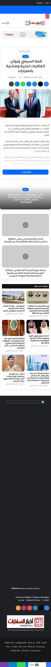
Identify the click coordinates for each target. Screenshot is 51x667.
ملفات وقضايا (9, 642)
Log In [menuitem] (47, 3)
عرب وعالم (31, 642)
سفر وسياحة (40, 646)
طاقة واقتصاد (15, 650)
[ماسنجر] (28, 84)
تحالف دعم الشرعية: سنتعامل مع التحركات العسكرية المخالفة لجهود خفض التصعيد (14, 377)
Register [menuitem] (40, 3)
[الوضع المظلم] (12, 24)
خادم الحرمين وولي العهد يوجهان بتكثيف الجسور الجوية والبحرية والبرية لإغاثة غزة (39, 339)
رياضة (8, 646)
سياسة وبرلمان (35, 650)
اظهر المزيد (26, 172)
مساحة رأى (25, 650)
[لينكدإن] (34, 84)
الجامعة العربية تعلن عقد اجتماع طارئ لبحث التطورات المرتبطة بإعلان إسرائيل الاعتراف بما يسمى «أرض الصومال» (13, 343)
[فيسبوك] (46, 84)
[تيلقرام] (17, 84)
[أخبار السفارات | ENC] (35, 23)
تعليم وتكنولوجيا (21, 642)
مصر (24, 646)
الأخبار (22, 51)
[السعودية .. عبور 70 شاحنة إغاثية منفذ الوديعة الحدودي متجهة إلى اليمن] (13, 297)
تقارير (20, 646)
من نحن (21, 599)
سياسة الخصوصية (33, 599)
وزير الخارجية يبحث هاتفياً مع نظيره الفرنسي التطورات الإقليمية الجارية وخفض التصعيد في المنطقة (38, 309)
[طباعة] (11, 84)
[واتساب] (23, 84)
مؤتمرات (14, 646)
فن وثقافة (31, 646)
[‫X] (40, 84)
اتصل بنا (46, 599)
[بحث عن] (48, 24)
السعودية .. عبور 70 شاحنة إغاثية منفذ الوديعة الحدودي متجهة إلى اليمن (14, 308)
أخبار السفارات (20, 597)
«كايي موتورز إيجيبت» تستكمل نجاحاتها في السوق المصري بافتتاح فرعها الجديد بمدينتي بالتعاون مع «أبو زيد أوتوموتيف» (25, 198)
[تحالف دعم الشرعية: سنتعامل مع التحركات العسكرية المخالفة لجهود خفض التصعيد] (13, 363)
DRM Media (15, 588)
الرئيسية (27, 51)
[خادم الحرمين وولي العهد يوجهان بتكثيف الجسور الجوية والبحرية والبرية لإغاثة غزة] (37, 326)
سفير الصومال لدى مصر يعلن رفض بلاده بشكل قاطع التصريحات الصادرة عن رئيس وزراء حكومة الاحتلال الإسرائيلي (38, 378)
